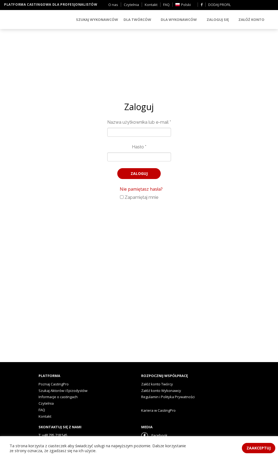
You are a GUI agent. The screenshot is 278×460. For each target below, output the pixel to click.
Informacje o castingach (58, 396)
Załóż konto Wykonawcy (161, 390)
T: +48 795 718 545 (53, 435)
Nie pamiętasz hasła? (141, 189)
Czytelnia (131, 4)
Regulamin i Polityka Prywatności (168, 396)
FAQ (166, 4)
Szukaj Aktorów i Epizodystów (63, 390)
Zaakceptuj (259, 448)
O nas (113, 4)
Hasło (139, 146)
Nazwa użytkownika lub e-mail (139, 122)
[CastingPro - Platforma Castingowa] (34, 19)
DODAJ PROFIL (219, 4)
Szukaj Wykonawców (97, 19)
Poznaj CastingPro (54, 384)
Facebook (159, 435)
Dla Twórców (137, 19)
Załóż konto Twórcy (157, 384)
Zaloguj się (218, 19)
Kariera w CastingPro (158, 410)
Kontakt (151, 4)
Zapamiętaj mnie (141, 197)
